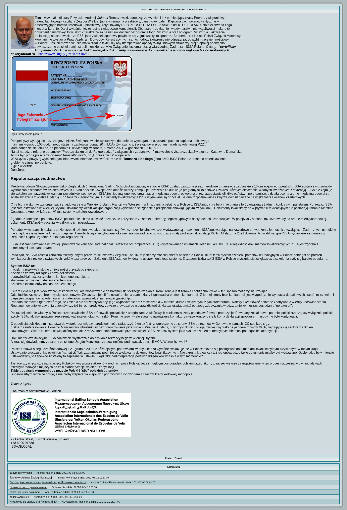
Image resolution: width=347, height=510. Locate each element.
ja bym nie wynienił (21, 472)
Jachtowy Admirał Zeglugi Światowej (31, 477)
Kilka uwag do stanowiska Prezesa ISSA (34, 501)
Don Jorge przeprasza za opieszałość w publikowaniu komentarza (48, 482)
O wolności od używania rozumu (28, 487)
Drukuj (168, 458)
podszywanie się (19, 496)
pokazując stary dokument (25, 492)
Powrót (178, 458)
